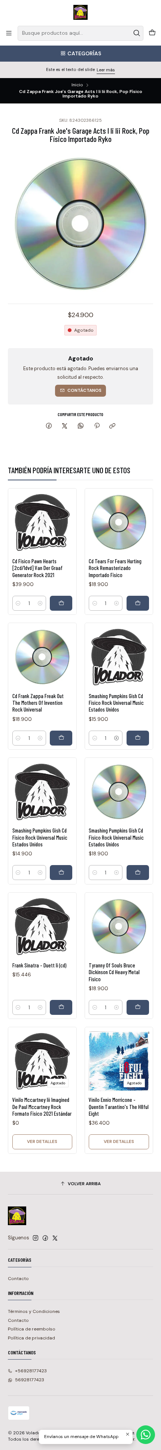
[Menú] (9, 33)
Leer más (106, 69)
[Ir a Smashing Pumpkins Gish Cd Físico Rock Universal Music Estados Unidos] (119, 657)
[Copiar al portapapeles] (112, 426)
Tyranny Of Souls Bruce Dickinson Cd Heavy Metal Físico (114, 972)
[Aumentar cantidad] (40, 603)
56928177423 (29, 1380)
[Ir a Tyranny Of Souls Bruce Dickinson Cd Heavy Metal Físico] (119, 926)
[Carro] (152, 33)
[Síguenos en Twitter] (55, 1238)
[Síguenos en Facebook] (45, 1238)
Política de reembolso (31, 1329)
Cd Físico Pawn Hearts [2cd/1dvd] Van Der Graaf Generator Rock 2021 (37, 568)
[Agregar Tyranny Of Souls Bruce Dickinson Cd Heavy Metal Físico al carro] (138, 1007)
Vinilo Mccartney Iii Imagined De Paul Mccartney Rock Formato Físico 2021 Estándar (42, 1106)
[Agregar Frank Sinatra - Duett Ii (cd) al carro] (61, 1007)
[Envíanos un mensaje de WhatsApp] (145, 1434)
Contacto (18, 1279)
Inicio (77, 85)
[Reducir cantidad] (18, 603)
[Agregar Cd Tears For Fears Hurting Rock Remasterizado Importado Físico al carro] (138, 603)
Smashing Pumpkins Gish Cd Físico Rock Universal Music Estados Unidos (116, 703)
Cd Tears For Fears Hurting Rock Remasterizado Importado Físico (115, 568)
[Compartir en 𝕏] (64, 426)
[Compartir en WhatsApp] (80, 426)
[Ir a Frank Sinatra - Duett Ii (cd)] (42, 926)
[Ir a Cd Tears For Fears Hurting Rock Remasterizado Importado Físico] (119, 522)
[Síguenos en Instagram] (35, 1238)
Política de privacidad (31, 1338)
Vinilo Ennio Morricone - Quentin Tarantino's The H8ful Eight (119, 1106)
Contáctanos (84, 390)
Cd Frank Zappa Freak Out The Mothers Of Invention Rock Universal (38, 703)
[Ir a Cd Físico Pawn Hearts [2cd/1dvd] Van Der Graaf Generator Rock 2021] (42, 522)
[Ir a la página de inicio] (80, 12)
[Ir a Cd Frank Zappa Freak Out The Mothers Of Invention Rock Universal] (42, 657)
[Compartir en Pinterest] (96, 426)
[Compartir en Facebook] (49, 426)
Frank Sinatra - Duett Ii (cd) (39, 965)
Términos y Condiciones (34, 1311)
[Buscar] (137, 33)
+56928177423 (31, 1371)
